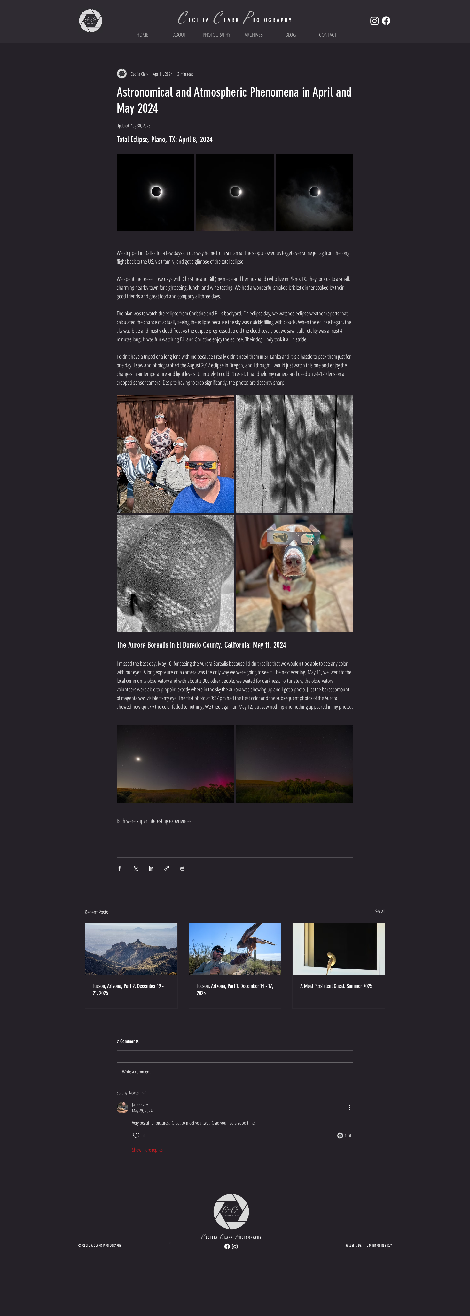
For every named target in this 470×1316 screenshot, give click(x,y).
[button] (216, 34)
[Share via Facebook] (120, 868)
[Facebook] (386, 20)
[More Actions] (349, 1108)
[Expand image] (155, 192)
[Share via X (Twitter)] (135, 868)
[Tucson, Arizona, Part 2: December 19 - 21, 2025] (131, 949)
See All (380, 911)
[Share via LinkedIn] (151, 868)
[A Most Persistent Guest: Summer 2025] (339, 949)
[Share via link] (167, 868)
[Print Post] (182, 868)
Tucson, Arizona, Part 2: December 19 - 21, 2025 (128, 990)
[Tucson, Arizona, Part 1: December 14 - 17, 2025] (235, 949)
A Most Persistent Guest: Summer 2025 (336, 986)
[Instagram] (374, 20)
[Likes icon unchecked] (136, 1135)
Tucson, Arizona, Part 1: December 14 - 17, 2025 (235, 990)
